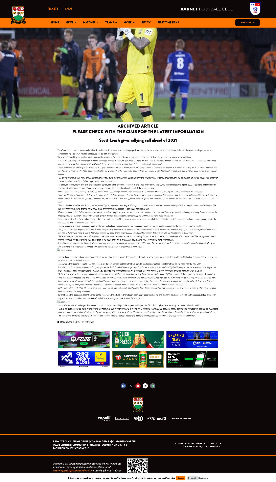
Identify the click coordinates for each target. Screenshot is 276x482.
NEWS (69, 22)
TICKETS (52, 9)
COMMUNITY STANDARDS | (86, 445)
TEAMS (109, 22)
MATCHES (89, 22)
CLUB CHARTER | (63, 445)
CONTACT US (82, 448)
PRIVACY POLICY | (62, 441)
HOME (55, 22)
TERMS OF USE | (81, 441)
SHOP (68, 9)
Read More (203, 478)
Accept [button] (181, 478)
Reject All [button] (192, 478)
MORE (128, 22)
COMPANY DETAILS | (101, 441)
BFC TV (146, 22)
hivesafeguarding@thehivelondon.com (72, 470)
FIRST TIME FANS (168, 22)
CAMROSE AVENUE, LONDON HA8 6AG (201, 446)
